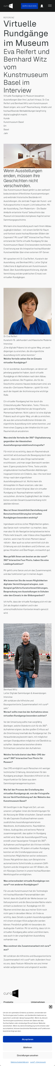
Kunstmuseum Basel (18, 189)
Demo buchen (29, 6)
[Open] (50, 6)
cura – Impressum (38, 1062)
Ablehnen (27, 1047)
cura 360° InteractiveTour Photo (34, 237)
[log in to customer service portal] (42, 6)
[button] (50, 1006)
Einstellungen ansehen (27, 1055)
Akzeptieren (27, 1039)
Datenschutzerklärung (20, 1062)
